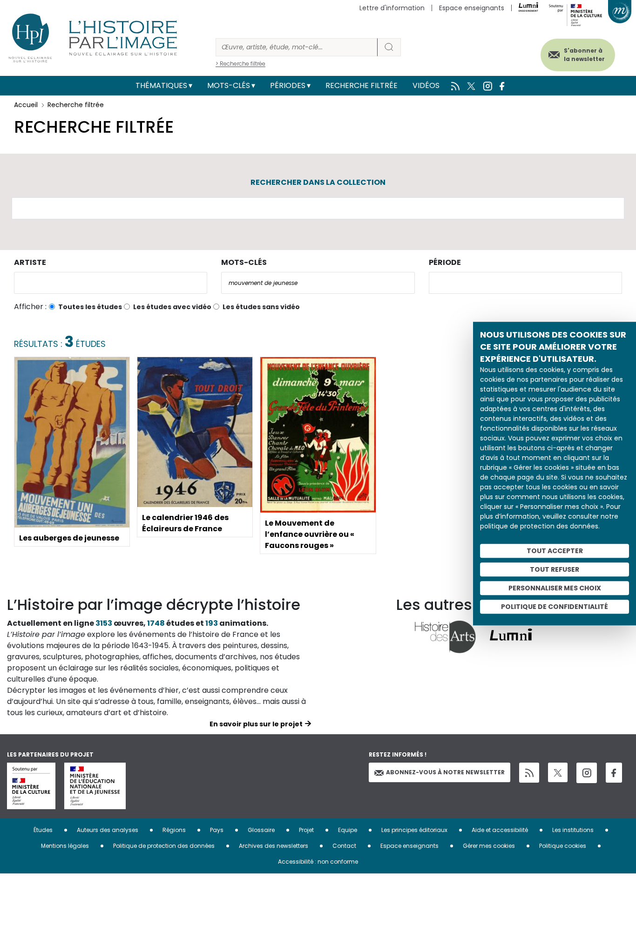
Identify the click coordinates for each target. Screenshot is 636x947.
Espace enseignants (471, 8)
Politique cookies (562, 846)
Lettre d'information (392, 8)
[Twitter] (558, 772)
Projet (306, 830)
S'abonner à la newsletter (584, 55)
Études (43, 830)
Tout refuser (554, 569)
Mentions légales (65, 846)
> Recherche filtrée (240, 64)
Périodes (287, 85)
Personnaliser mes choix (554, 588)
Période (445, 262)
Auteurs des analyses (107, 830)
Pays (216, 830)
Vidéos (426, 85)
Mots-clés (228, 85)
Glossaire (261, 830)
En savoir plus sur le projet (256, 724)
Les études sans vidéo (261, 306)
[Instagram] (586, 773)
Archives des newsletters (273, 846)
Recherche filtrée (361, 85)
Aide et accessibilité (500, 830)
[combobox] (110, 283)
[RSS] (529, 773)
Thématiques (161, 85)
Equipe (347, 830)
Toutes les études (90, 306)
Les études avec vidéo (172, 306)
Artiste (30, 262)
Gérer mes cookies (489, 846)
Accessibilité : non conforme (318, 862)
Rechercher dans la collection (318, 182)
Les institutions (573, 830)
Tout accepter (555, 550)
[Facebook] (614, 773)
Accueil (26, 104)
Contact (344, 846)
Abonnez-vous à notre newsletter (445, 772)
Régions (174, 830)
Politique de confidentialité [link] (554, 606)
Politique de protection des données (164, 846)
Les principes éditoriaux (414, 830)
